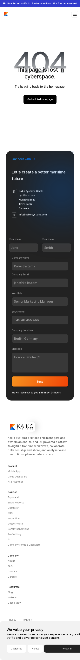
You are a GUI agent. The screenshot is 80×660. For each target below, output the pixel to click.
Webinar (12, 597)
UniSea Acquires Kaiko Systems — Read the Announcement (40, 3)
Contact (12, 571)
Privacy (12, 619)
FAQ (10, 566)
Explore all (13, 497)
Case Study (14, 602)
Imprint (27, 619)
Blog (10, 592)
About (11, 560)
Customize (16, 648)
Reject (35, 648)
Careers (12, 576)
